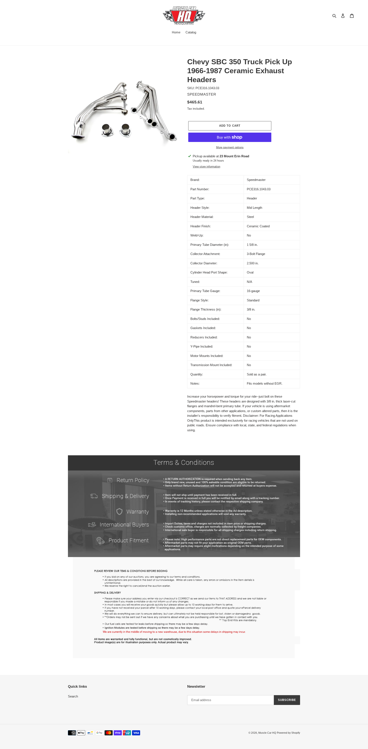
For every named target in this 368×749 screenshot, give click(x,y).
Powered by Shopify (288, 732)
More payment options (230, 147)
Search (73, 696)
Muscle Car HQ (267, 732)
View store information (206, 166)
